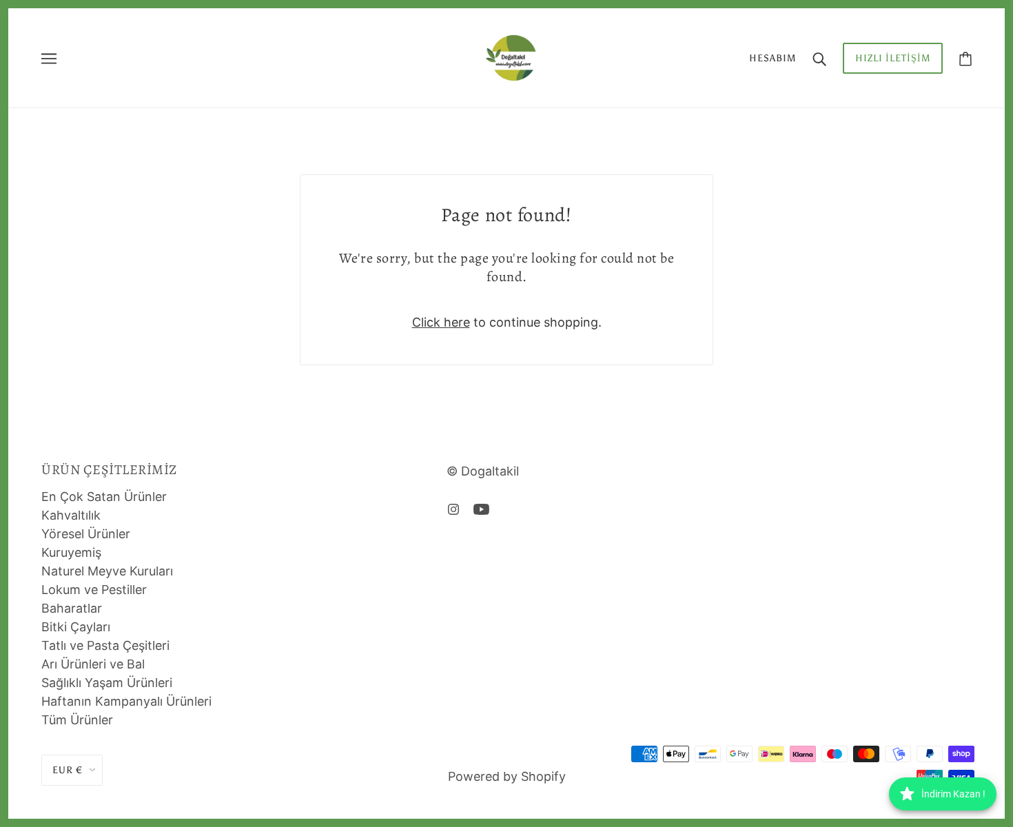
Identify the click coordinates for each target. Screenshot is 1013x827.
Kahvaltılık (71, 515)
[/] (510, 57)
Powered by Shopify (507, 776)
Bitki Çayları (75, 627)
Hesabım (772, 58)
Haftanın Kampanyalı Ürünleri (126, 701)
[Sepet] (965, 58)
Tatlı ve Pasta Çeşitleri (105, 645)
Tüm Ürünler (77, 720)
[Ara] (819, 58)
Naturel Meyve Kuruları (107, 571)
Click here (441, 322)
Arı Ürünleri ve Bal (93, 664)
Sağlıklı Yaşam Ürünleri (106, 682)
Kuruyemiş (71, 552)
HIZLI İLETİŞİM (892, 58)
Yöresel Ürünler (85, 534)
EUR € (67, 770)
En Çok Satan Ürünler (104, 496)
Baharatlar (71, 608)
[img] (453, 508)
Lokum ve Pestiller (94, 589)
